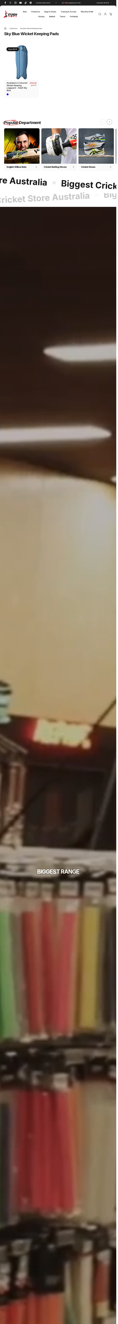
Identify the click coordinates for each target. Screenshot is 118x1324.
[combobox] (104, 3)
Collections (13, 28)
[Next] (109, 122)
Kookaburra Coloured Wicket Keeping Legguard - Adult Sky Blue (17, 87)
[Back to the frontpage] (5, 28)
